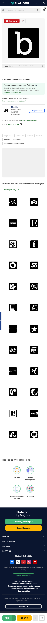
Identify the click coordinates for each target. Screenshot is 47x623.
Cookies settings (24, 591)
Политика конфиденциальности (24, 583)
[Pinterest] (23, 562)
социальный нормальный (14, 143)
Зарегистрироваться (23, 575)
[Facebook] (12, 562)
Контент (6, 536)
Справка (6, 546)
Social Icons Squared (29, 120)
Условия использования (23, 581)
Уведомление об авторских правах (24, 588)
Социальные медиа (23, 556)
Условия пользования (12, 92)
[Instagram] (29, 562)
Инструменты (8, 541)
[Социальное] (13, 202)
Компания (6, 551)
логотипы (16, 139)
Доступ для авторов (24, 521)
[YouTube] (35, 562)
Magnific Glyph (13, 124)
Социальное (8, 136)
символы (20, 136)
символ (30, 136)
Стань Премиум (23, 528)
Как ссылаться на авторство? (14, 101)
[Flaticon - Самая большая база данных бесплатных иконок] (20, 3)
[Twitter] (18, 562)
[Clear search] (32, 10)
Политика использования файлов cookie (24, 586)
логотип (39, 136)
